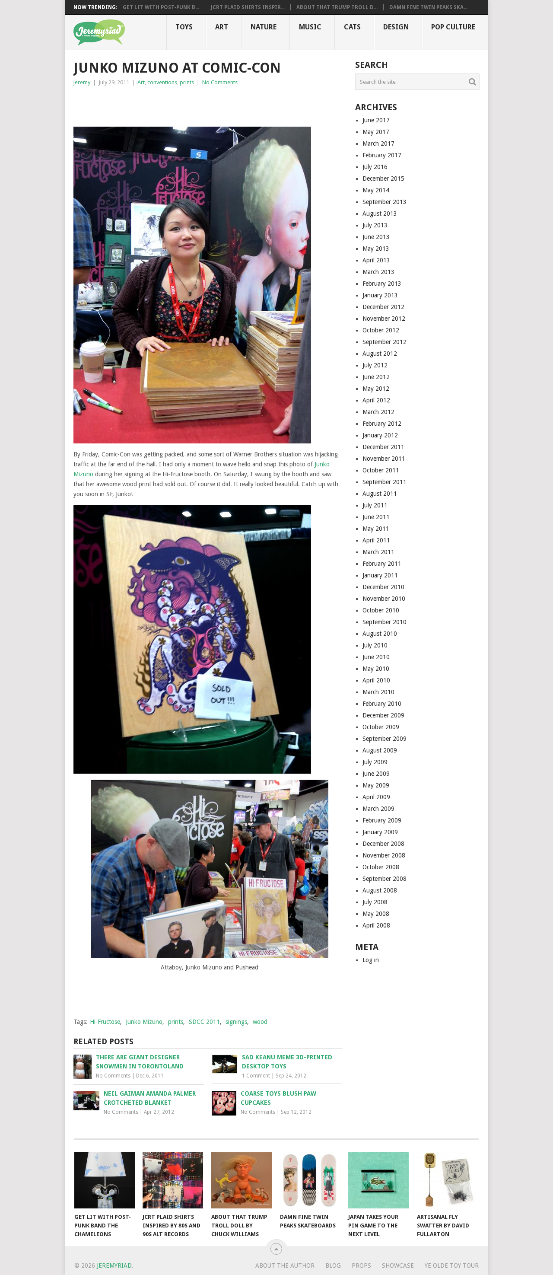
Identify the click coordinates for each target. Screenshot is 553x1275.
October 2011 (380, 470)
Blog (333, 1265)
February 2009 (381, 820)
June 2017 (376, 120)
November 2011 (383, 458)
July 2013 (375, 225)
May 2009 (375, 785)
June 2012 (376, 376)
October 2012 (380, 330)
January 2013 (380, 295)
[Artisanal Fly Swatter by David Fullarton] (447, 1180)
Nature (263, 27)
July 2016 (375, 166)
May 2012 (375, 388)
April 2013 (376, 260)
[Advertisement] (174, 105)
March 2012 (378, 411)
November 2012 (383, 318)
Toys (184, 27)
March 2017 (378, 143)
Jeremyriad (114, 1265)
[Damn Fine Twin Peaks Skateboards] (310, 1180)
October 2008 (380, 867)
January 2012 (380, 435)
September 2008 (384, 878)
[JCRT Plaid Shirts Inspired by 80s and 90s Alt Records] (173, 1180)
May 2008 (375, 913)
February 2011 (381, 563)
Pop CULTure (453, 27)
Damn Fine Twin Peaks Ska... (428, 7)
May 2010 (375, 668)
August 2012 (379, 353)
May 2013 (375, 248)
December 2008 (383, 843)
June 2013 (376, 236)
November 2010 (383, 598)
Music (310, 27)
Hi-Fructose (105, 1021)
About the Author (285, 1265)
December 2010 (383, 586)
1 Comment (256, 1076)
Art (221, 27)
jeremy (81, 82)
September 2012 (384, 341)
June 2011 (376, 516)
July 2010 (375, 645)
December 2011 (383, 446)
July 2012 (375, 365)
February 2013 (381, 283)
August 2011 (379, 493)
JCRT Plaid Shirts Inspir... (248, 7)
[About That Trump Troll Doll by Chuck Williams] (241, 1180)
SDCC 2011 (204, 1021)
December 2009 (383, 715)
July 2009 (375, 762)
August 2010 (379, 633)
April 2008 (376, 925)
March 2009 (378, 808)
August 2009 (379, 750)
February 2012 (381, 423)
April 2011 (376, 540)
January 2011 (380, 575)
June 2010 (376, 656)
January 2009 (380, 832)
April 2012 (376, 400)
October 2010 (380, 610)
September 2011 (384, 481)
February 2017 (381, 155)
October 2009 (380, 727)
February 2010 (381, 703)
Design (396, 27)
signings (236, 1021)
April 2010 (376, 680)
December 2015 (383, 178)
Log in (370, 959)
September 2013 (384, 201)
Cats (352, 27)
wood (260, 1021)
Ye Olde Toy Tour (452, 1265)
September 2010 (384, 621)
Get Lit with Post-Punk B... (161, 7)
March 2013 (378, 271)
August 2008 (379, 890)
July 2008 (375, 902)
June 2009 (376, 773)
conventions (162, 82)
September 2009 (384, 738)
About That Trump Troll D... (337, 7)
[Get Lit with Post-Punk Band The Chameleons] (104, 1180)
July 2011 (375, 505)
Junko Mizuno (144, 1021)
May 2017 (375, 131)
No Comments (220, 82)
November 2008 (383, 855)
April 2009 (376, 797)
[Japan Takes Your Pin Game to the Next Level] (378, 1180)
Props (361, 1265)
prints (187, 82)
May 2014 (375, 190)
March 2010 (378, 691)
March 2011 (378, 551)
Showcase (398, 1265)
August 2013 (379, 213)
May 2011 (375, 528)
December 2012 (383, 306)
